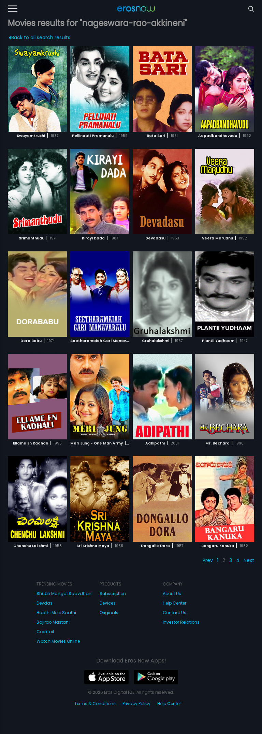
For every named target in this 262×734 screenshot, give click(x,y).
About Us (172, 593)
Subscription (113, 593)
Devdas (45, 603)
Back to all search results (40, 37)
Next (249, 560)
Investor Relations (181, 622)
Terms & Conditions (95, 703)
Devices (108, 603)
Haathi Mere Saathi (56, 612)
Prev (208, 560)
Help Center (174, 603)
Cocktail (45, 632)
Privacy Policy (136, 703)
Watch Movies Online (58, 641)
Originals (109, 612)
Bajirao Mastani (53, 622)
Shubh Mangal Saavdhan (64, 593)
